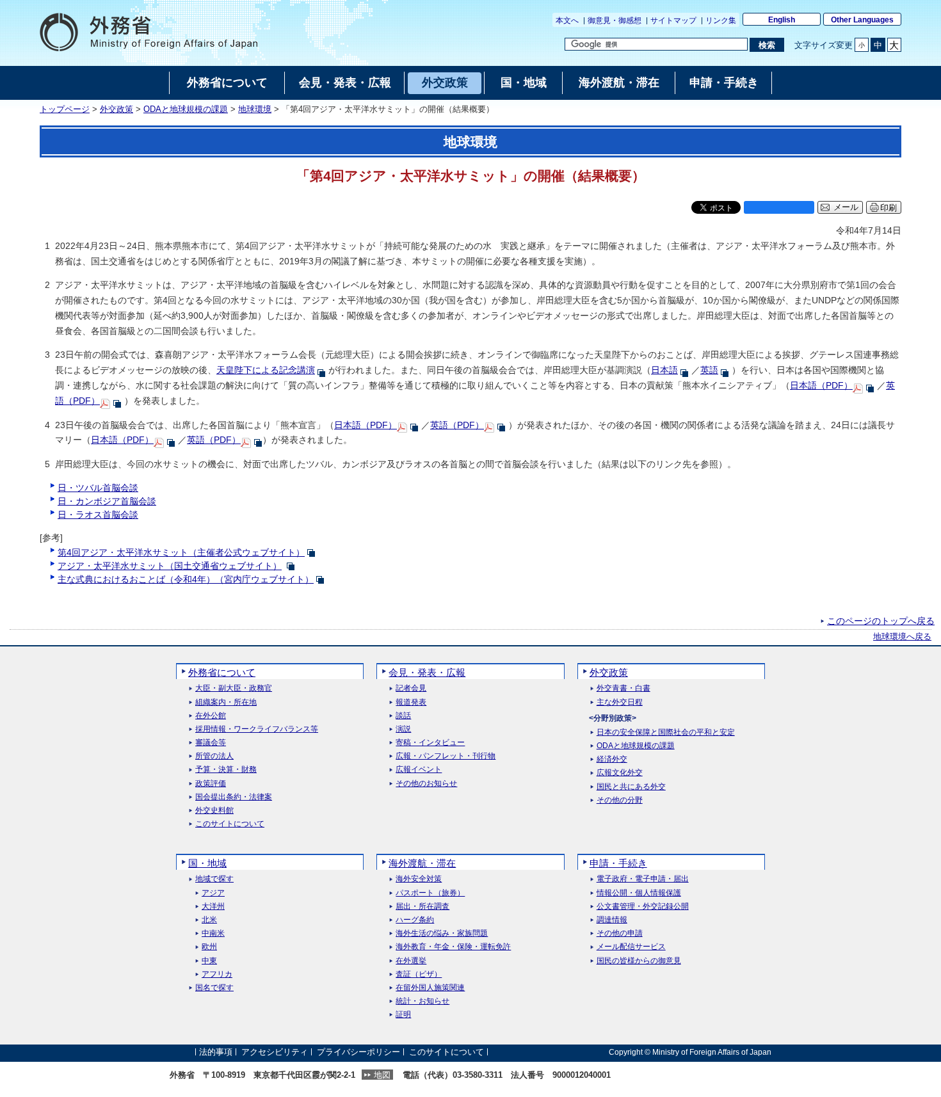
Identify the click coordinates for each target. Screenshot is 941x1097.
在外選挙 (411, 961)
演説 (403, 729)
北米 (209, 920)
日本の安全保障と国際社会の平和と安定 (666, 732)
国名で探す (214, 988)
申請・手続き (618, 863)
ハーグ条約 (415, 920)
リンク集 (720, 20)
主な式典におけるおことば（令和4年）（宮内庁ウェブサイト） (186, 579)
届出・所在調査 (422, 906)
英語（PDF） (457, 425)
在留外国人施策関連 (430, 988)
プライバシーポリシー (358, 1052)
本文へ (567, 20)
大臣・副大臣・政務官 (233, 688)
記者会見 (411, 688)
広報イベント (419, 769)
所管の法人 (214, 756)
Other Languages (862, 19)
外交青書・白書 (623, 688)
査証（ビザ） (419, 974)
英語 (709, 370)
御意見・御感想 (614, 20)
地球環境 (254, 109)
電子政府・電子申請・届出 (643, 879)
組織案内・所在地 (226, 702)
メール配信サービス (631, 947)
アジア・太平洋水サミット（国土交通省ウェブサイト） (170, 566)
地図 (382, 1075)
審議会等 (210, 743)
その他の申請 (620, 933)
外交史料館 (214, 810)
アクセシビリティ (274, 1052)
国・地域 (207, 863)
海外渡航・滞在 (422, 863)
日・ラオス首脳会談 (98, 514)
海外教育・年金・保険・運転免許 (453, 947)
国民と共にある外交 (631, 787)
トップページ (65, 109)
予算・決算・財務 (226, 769)
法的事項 (215, 1052)
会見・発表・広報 (427, 672)
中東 (209, 961)
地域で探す (214, 879)
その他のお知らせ (426, 784)
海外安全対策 (419, 879)
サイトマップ (673, 20)
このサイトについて (229, 824)
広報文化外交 (620, 773)
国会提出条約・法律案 (233, 797)
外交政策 (116, 109)
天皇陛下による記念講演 (265, 370)
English (781, 19)
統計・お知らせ (422, 1001)
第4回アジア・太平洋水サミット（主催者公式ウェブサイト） (181, 552)
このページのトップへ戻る (881, 620)
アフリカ (217, 974)
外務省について (221, 672)
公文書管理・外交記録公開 (643, 906)
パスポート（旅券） (430, 893)
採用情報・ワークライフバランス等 (256, 729)
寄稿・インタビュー (430, 743)
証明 (403, 1015)
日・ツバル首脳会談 (98, 488)
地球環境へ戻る (902, 636)
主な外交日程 (620, 702)
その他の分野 (620, 800)
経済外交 (612, 759)
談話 (403, 716)
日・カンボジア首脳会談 (107, 501)
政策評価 (210, 784)
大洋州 (213, 906)
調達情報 (612, 920)
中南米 (213, 933)
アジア (213, 893)
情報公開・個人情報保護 (639, 893)
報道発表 (411, 702)
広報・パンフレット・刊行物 (445, 756)
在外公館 (210, 716)
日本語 (664, 370)
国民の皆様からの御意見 (639, 961)
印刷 (888, 207)
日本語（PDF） (821, 385)
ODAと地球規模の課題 (185, 109)
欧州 (209, 947)
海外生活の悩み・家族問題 (442, 933)
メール (845, 207)
